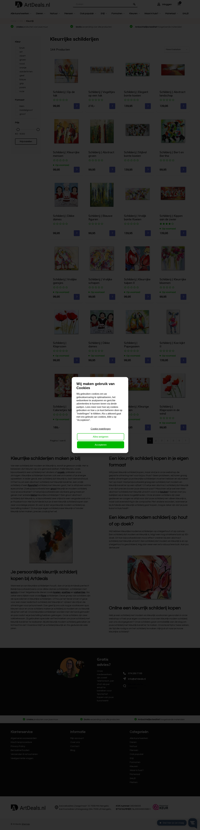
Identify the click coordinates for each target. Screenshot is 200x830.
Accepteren (101, 444)
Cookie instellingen (101, 429)
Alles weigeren (100, 436)
